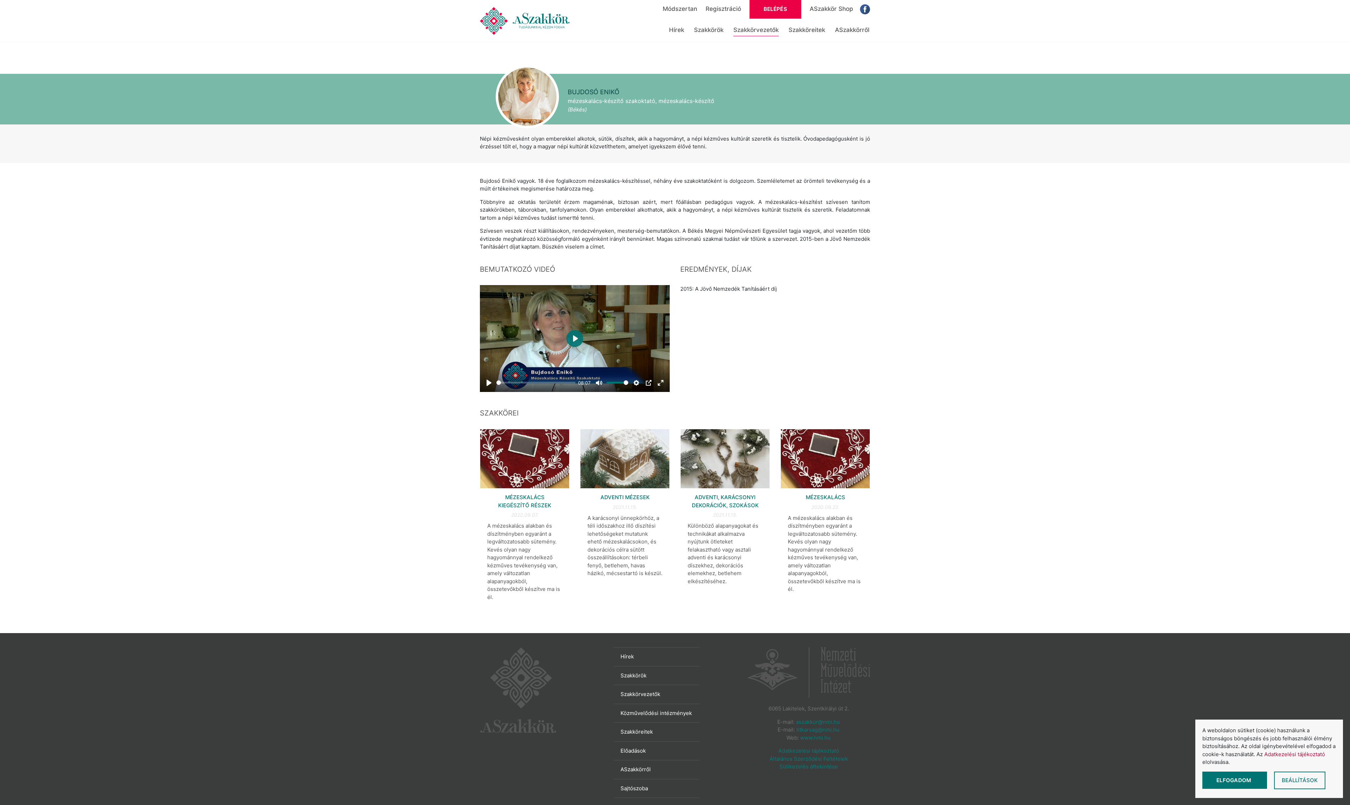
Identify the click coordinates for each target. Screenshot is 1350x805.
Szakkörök (709, 29)
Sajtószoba (634, 788)
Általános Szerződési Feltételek (809, 758)
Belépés (775, 9)
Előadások (633, 750)
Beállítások (1300, 780)
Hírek (676, 29)
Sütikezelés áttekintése (808, 766)
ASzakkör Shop (831, 8)
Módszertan (680, 8)
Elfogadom (1234, 780)
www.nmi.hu (815, 737)
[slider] (536, 382)
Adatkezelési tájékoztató (808, 750)
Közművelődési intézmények (656, 713)
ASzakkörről (852, 29)
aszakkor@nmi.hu (818, 722)
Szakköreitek (807, 29)
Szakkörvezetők (756, 29)
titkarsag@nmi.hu (818, 729)
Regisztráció (723, 8)
